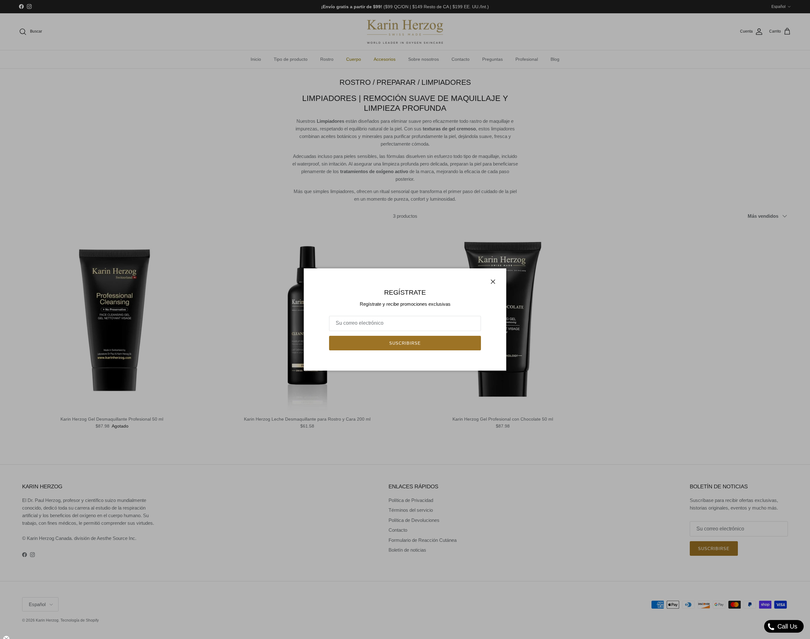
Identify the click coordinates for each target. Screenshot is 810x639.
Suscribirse (405, 343)
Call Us (786, 626)
